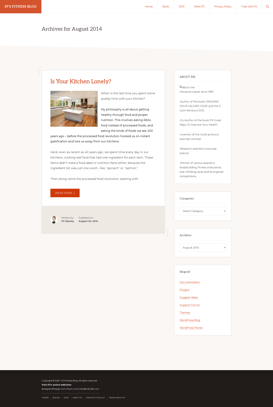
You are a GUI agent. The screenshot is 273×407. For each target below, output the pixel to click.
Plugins (184, 289)
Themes (185, 312)
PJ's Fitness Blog (21, 7)
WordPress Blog (190, 320)
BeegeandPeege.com (53, 389)
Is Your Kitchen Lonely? (80, 81)
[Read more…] (67, 194)
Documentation (190, 282)
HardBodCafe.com (89, 389)
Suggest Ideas (189, 297)
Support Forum (190, 305)
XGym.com (72, 389)
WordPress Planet (191, 327)
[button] (267, 6)
